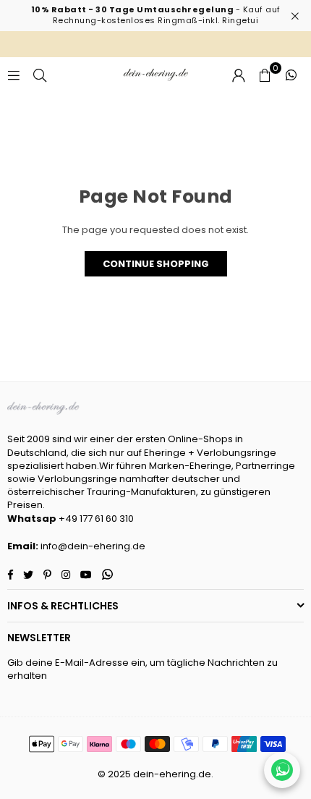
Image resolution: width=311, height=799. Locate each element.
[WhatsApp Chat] (282, 770)
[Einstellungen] (239, 75)
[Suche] (40, 75)
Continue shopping (156, 264)
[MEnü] (14, 75)
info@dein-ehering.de (93, 546)
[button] (265, 75)
